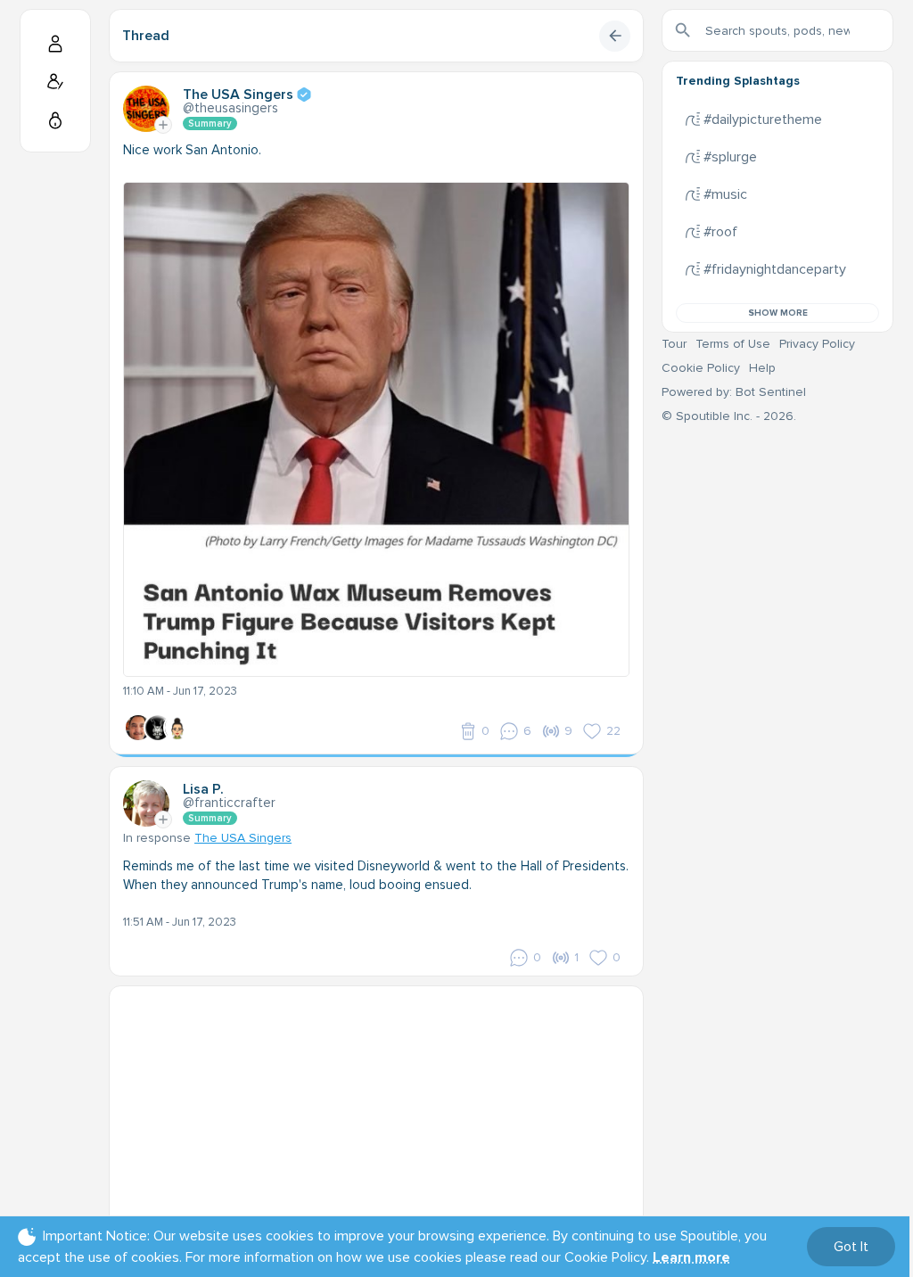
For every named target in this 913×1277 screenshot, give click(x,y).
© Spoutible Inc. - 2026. (729, 416)
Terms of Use (732, 343)
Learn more (691, 1257)
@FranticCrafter (229, 803)
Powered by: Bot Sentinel (734, 392)
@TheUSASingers (230, 108)
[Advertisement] (376, 1111)
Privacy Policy (817, 343)
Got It (851, 1247)
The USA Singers (243, 837)
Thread (145, 36)
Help (762, 367)
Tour (674, 343)
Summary (210, 123)
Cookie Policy (701, 367)
